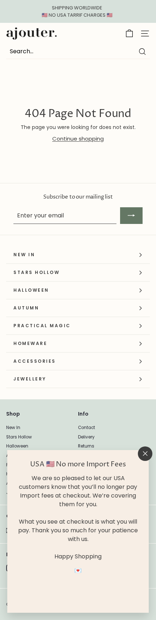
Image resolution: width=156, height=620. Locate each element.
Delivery (86, 437)
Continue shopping (78, 138)
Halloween (17, 446)
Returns (86, 446)
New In (13, 427)
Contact (86, 427)
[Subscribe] (131, 215)
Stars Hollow (19, 437)
